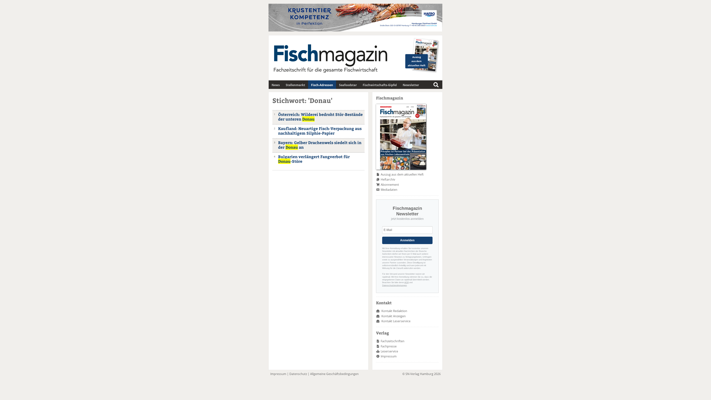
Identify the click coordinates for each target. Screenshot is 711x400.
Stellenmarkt (295, 85)
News (276, 85)
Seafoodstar (348, 85)
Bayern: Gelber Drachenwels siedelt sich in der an (319, 145)
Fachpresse (389, 346)
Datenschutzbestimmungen (394, 285)
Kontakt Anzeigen (393, 316)
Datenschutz (298, 374)
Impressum (389, 356)
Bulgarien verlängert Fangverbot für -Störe (314, 159)
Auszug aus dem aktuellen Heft (402, 174)
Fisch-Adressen (322, 85)
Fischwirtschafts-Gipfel (380, 85)
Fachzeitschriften (392, 341)
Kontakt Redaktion (394, 311)
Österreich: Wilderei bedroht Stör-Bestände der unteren (320, 117)
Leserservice (389, 351)
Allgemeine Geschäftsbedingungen (334, 374)
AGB (406, 282)
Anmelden (407, 240)
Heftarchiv (388, 179)
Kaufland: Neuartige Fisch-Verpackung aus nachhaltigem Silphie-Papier (320, 131)
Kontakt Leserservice (395, 321)
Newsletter (411, 85)
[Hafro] (355, 30)
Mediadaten (389, 190)
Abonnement (390, 185)
